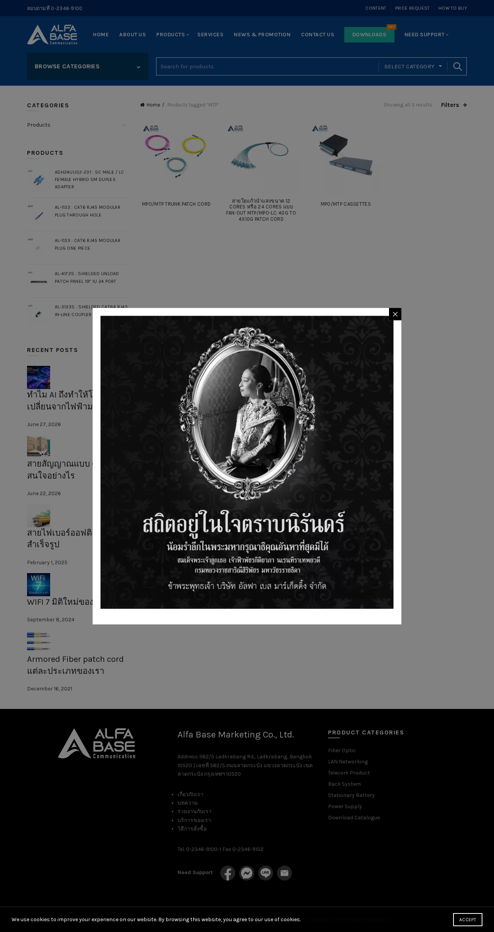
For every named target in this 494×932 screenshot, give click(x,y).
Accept (467, 919)
